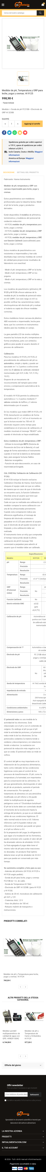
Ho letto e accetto (24, 1100)
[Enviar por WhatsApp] (14, 132)
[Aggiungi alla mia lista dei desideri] (25, 132)
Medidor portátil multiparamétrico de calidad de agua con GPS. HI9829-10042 (11, 1035)
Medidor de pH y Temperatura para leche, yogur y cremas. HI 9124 (21, 975)
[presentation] (20, 987)
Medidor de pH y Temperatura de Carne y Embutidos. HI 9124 (33, 1035)
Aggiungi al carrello (32, 124)
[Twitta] (9, 132)
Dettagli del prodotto (28, 172)
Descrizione (8, 172)
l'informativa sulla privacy (31, 1100)
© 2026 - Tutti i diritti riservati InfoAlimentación (23, 1159)
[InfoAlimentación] (23, 1113)
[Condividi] (4, 132)
